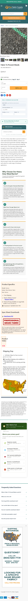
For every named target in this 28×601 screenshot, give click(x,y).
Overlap (5, 112)
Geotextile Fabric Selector (14, 17)
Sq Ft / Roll (10, 103)
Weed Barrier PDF (8, 316)
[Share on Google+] (7, 95)
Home (2, 25)
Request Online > (9, 299)
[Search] (25, 13)
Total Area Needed (7, 107)
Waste (16, 112)
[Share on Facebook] (2, 95)
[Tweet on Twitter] (4, 95)
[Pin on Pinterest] (10, 95)
